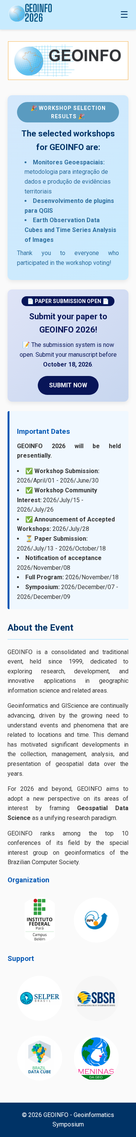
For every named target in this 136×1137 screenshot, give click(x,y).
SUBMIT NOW (68, 385)
